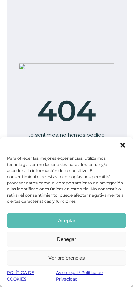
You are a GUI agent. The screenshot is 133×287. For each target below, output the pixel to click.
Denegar (66, 239)
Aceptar (66, 220)
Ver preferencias (66, 258)
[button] (122, 145)
